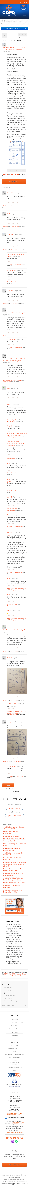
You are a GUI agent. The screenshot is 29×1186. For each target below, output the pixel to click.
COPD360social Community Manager (15, 974)
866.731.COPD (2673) (17, 1123)
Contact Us (14, 1060)
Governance (15, 1032)
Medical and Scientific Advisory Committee (14, 1064)
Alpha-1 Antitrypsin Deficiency (14, 1067)
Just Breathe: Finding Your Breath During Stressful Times (13, 870)
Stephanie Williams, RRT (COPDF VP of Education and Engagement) (14, 48)
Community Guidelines (14, 1177)
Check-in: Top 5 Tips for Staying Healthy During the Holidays (13, 879)
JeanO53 (9, 658)
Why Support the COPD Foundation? (14, 1054)
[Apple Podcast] (12, 1141)
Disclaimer (18, 1175)
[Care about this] (19, 34)
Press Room (14, 1022)
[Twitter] (11, 1138)
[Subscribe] (25, 34)
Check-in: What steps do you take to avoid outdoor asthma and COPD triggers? (14, 864)
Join (21, 2)
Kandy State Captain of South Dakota (16, 588)
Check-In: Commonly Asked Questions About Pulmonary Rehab (14, 837)
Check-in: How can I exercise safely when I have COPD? (14, 828)
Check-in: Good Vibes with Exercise (14, 883)
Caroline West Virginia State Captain (14, 313)
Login (25, 2)
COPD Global (14, 1026)
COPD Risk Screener (14, 1057)
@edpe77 (10, 482)
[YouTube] (21, 1138)
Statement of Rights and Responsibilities (14, 1179)
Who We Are (14, 1019)
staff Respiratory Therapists (17, 976)
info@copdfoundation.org (14, 1132)
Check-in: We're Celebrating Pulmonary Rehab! (11, 849)
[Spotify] (16, 1141)
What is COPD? (14, 1046)
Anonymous (10, 235)
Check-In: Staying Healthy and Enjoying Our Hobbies (12, 891)
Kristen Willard (11, 193)
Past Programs (14, 1035)
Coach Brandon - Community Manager (12, 380)
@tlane (9, 535)
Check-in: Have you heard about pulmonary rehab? (13, 874)
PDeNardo (5, 174)
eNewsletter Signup (14, 1165)
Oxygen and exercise (9, 841)
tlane (8, 388)
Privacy (24, 1175)
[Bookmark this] (22, 34)
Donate (23, 7)
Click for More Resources (12, 28)
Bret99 (9, 214)
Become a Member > (15, 808)
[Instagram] (18, 1138)
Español (15, 1070)
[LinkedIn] (14, 1138)
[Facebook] (7, 1138)
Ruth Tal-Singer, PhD (12, 420)
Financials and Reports (14, 1029)
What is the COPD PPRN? (14, 1048)
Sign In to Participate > (14, 816)
